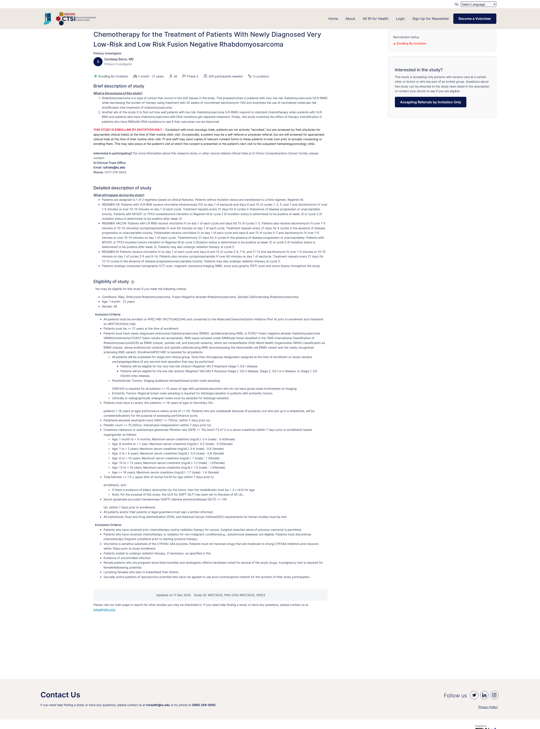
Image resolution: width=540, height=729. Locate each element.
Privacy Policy (488, 707)
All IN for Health (375, 18)
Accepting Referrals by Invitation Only (430, 102)
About (350, 18)
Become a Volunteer (475, 18)
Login (400, 18)
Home (333, 18)
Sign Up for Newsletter (430, 18)
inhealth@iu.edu (104, 609)
